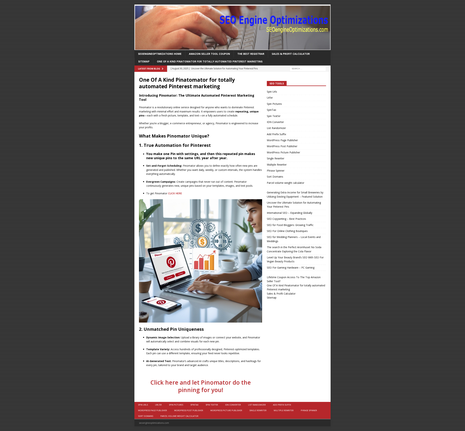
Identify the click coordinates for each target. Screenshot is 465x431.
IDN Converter (275, 122)
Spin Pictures (274, 104)
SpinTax (271, 110)
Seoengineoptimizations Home (159, 53)
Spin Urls (272, 91)
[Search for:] (308, 68)
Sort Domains (275, 176)
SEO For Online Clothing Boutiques (287, 231)
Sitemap (143, 61)
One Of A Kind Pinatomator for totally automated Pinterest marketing (209, 61)
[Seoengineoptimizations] (232, 48)
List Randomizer (276, 128)
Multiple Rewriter (277, 164)
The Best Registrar (250, 53)
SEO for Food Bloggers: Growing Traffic (290, 225)
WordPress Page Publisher (282, 140)
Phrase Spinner (275, 170)
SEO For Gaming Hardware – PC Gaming (290, 267)
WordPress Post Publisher (282, 146)
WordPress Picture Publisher (283, 152)
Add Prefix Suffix (276, 134)
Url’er (270, 97)
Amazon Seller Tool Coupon (209, 53)
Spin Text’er (273, 116)
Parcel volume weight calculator (285, 182)
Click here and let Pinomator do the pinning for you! (200, 386)
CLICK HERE (175, 193)
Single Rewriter (275, 158)
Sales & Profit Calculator (291, 53)
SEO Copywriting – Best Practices (286, 219)
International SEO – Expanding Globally (289, 212)
